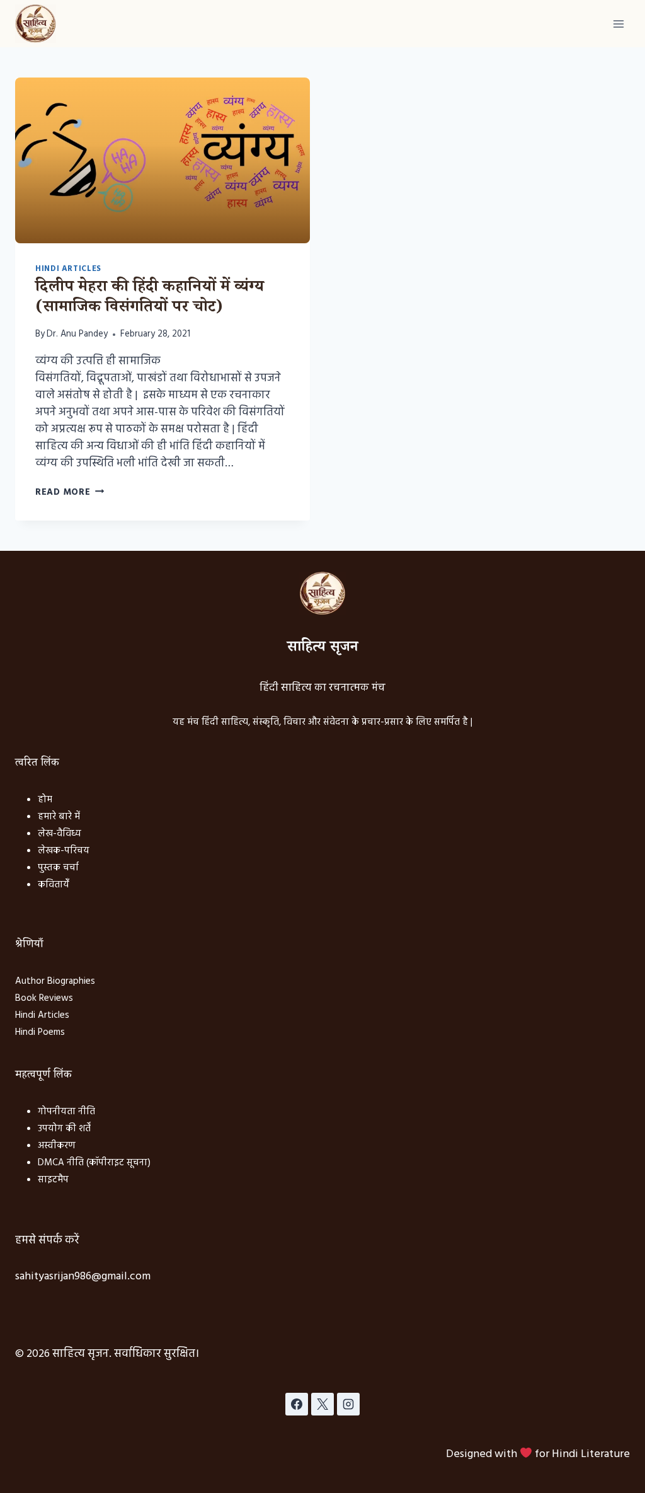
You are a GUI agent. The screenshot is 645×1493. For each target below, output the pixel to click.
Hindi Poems (40, 1032)
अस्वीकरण (57, 1145)
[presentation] (162, 160)
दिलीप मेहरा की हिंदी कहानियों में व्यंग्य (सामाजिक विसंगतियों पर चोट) (149, 298)
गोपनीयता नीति (66, 1111)
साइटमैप (53, 1179)
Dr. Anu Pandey (77, 334)
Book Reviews (44, 998)
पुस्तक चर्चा (58, 867)
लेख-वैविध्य (59, 833)
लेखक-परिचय (63, 850)
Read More (69, 492)
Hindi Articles (68, 269)
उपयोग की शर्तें (64, 1128)
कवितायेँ (53, 884)
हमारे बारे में (59, 816)
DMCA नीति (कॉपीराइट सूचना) (94, 1162)
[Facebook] (296, 1404)
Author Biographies (55, 981)
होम (45, 799)
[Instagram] (348, 1404)
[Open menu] (618, 23)
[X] (322, 1404)
